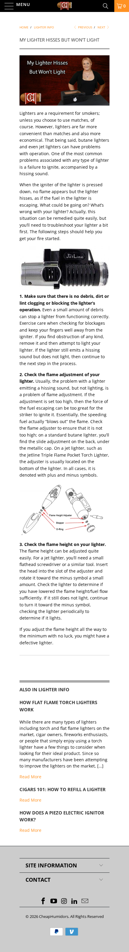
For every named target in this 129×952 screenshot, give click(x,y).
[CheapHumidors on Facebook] (43, 901)
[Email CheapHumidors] (85, 901)
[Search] (107, 6)
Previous (84, 27)
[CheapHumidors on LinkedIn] (74, 901)
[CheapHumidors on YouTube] (53, 901)
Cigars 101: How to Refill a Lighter (63, 789)
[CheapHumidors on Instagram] (64, 901)
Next (102, 27)
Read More (30, 776)
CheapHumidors (53, 916)
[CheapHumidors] (64, 6)
